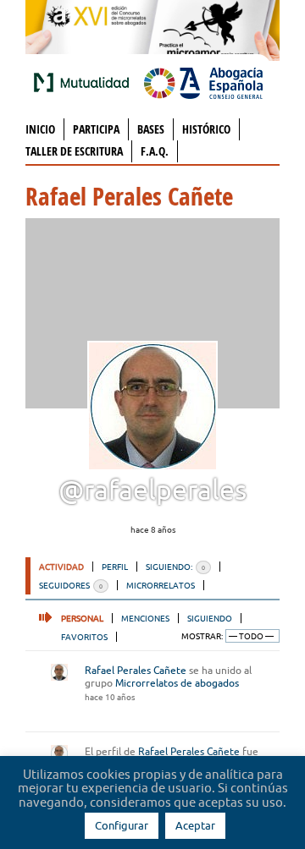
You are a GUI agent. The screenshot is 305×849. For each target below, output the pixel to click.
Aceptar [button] (195, 825)
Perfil (115, 566)
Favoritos (84, 637)
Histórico (206, 129)
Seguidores (71, 585)
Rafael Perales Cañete (135, 670)
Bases (150, 129)
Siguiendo (209, 618)
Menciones (145, 618)
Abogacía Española (203, 82)
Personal (82, 618)
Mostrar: (202, 636)
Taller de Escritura (74, 151)
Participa (96, 129)
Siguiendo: (175, 566)
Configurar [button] (121, 825)
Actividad (61, 566)
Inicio (40, 129)
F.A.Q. (155, 151)
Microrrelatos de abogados (177, 682)
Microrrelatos (160, 585)
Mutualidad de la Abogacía (84, 82)
